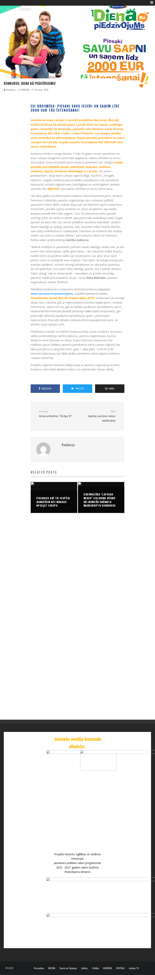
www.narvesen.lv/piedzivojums (52, 293)
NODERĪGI (107, 968)
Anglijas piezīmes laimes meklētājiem (101, 416)
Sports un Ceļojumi (68, 968)
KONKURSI (25, 89)
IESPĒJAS (120, 968)
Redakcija (10, 89)
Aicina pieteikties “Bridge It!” (55, 414)
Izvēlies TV (134, 968)
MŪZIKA (51, 968)
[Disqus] (78, 573)
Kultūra (84, 968)
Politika (95, 968)
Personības (39, 968)
